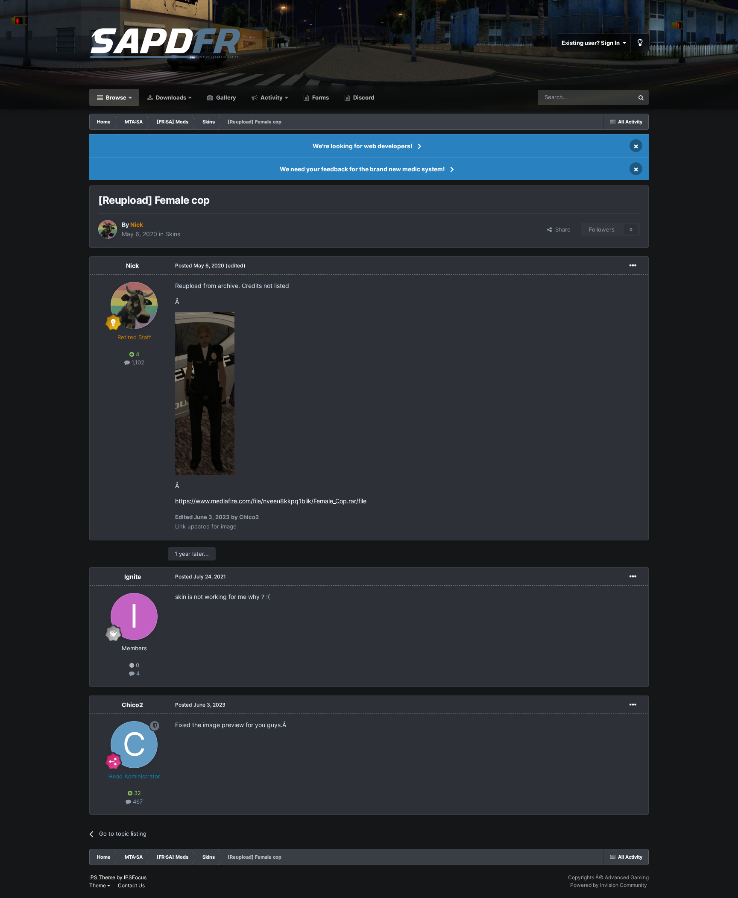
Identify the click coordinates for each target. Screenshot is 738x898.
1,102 (137, 362)
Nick (132, 265)
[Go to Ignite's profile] (134, 616)
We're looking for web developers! (363, 146)
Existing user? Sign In (592, 42)
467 (137, 801)
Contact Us (131, 885)
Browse (115, 97)
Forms (320, 97)
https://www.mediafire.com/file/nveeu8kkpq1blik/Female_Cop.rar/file (270, 501)
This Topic (609, 97)
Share (561, 229)
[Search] (641, 97)
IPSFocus (135, 877)
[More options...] (632, 266)
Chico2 (132, 704)
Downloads (170, 97)
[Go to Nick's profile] (107, 229)
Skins (172, 234)
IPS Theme (102, 877)
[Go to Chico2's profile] (134, 744)
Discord (363, 97)
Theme (98, 885)
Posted (199, 265)
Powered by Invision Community (608, 885)
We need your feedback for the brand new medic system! (362, 169)
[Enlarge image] (204, 392)
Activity (271, 97)
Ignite (132, 576)
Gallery (225, 97)
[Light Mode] (640, 43)
